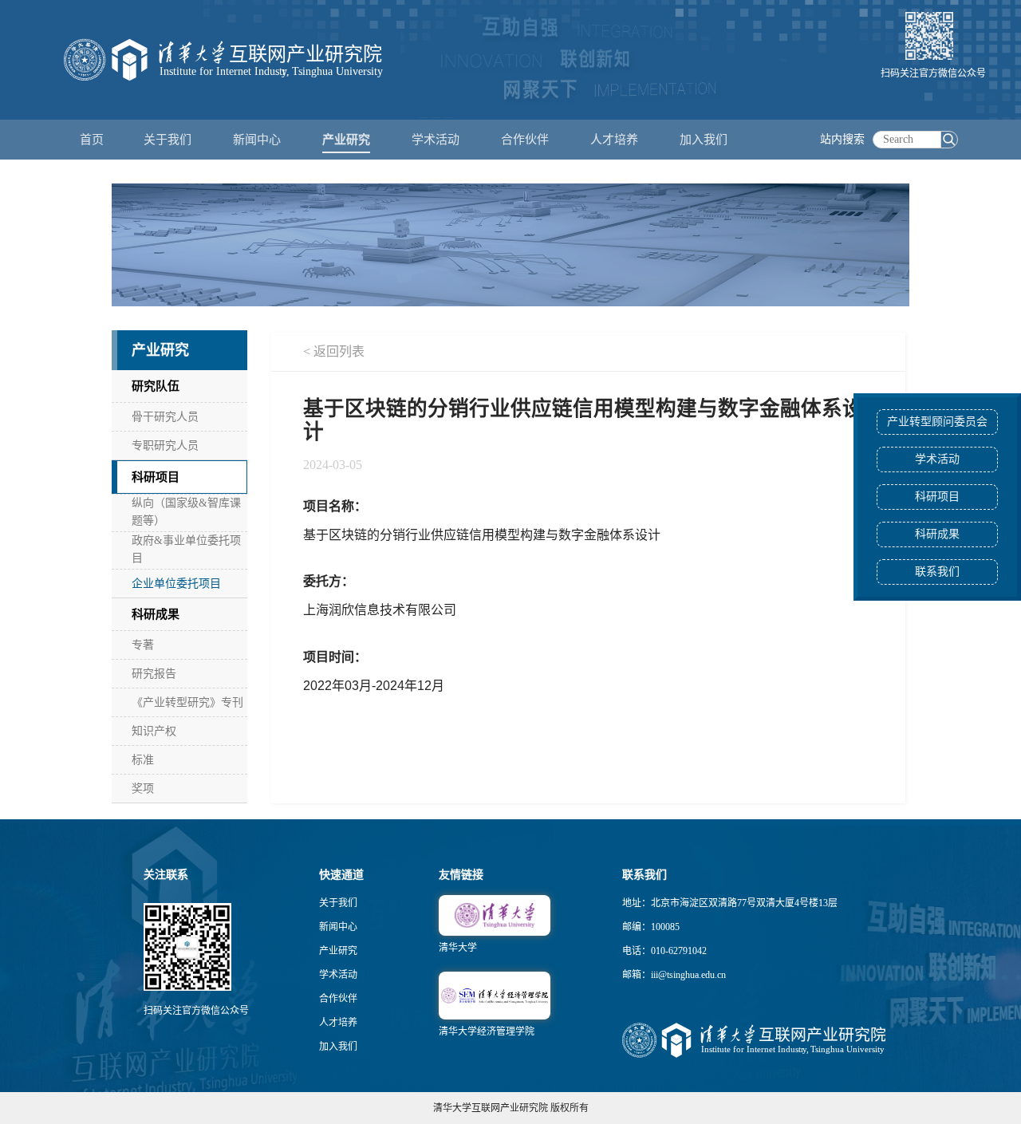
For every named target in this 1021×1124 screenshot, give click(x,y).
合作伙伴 (338, 998)
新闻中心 (338, 927)
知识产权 (154, 731)
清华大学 (458, 947)
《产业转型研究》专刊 (187, 702)
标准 (143, 760)
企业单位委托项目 (176, 584)
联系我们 (937, 572)
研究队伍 (155, 386)
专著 (143, 645)
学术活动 (435, 139)
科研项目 (937, 497)
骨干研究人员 (165, 417)
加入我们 (338, 1046)
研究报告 (154, 674)
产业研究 (338, 950)
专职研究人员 (165, 446)
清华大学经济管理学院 (486, 1031)
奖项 (143, 789)
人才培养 (338, 1022)
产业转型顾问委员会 (937, 422)
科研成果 (937, 534)
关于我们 (338, 903)
